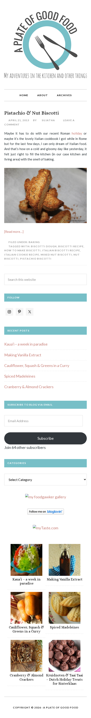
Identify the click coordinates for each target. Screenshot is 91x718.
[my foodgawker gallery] (45, 497)
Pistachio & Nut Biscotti (31, 113)
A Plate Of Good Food (60, 707)
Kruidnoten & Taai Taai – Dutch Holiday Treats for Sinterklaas (64, 679)
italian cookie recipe (21, 254)
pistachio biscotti (35, 258)
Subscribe (45, 438)
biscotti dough (44, 246)
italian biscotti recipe (61, 250)
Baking (34, 242)
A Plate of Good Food (45, 44)
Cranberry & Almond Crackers (29, 386)
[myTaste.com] (45, 528)
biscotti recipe (71, 246)
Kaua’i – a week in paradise (26, 344)
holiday (76, 133)
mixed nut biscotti (56, 254)
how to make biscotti (22, 250)
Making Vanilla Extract (22, 355)
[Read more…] (13, 231)
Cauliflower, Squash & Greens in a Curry (36, 365)
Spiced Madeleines (19, 376)
